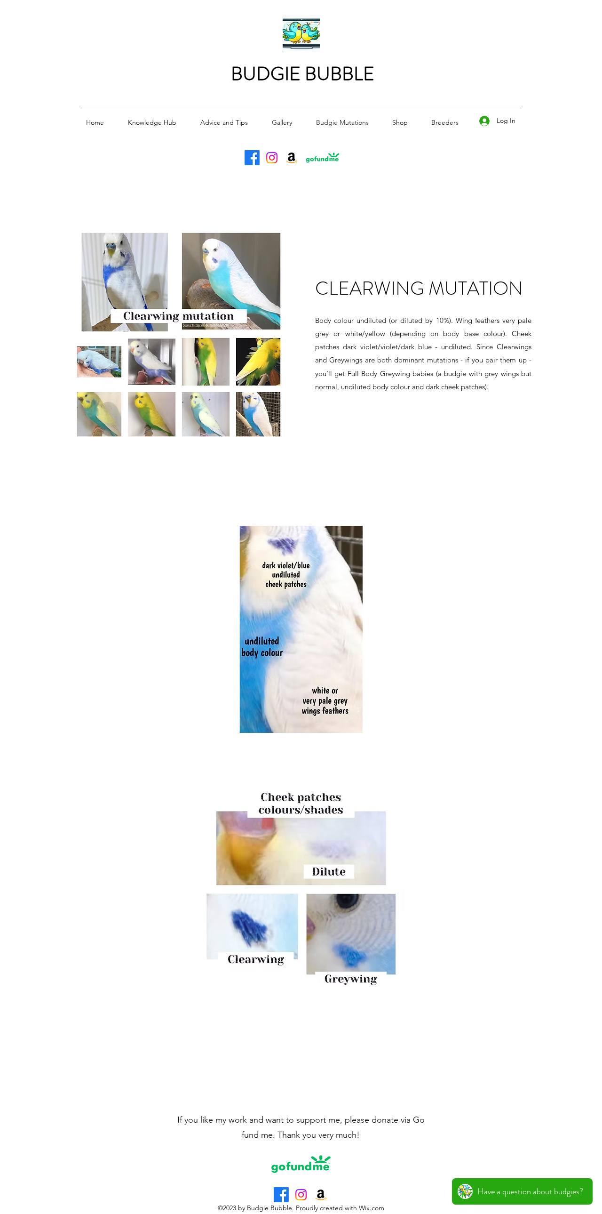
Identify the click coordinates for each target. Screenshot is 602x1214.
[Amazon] (291, 157)
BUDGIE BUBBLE (302, 73)
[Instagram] (271, 157)
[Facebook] (252, 157)
